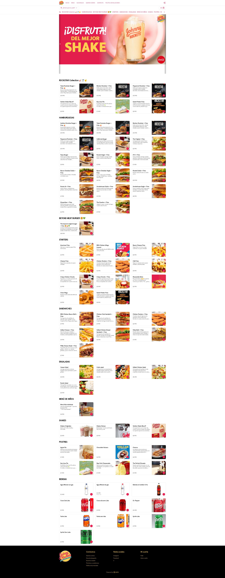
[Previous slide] (60, 44)
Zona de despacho (91, 558)
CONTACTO (100, 3)
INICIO (67, 3)
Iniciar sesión (144, 558)
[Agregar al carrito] (91, 95)
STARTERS (115, 12)
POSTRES (156, 12)
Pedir (142, 555)
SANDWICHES (123, 12)
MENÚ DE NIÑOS (142, 12)
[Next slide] (165, 44)
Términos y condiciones (92, 563)
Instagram (116, 555)
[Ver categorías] (164, 12)
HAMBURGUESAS (87, 12)
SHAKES (150, 12)
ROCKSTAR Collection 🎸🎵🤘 (71, 12)
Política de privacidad (92, 565)
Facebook (116, 558)
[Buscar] (60, 12)
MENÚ (73, 3)
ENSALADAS (132, 12)
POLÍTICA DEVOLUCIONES (112, 3)
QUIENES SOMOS (90, 3)
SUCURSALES (80, 3)
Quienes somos (90, 555)
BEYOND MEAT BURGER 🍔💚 (102, 12)
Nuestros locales (90, 560)
